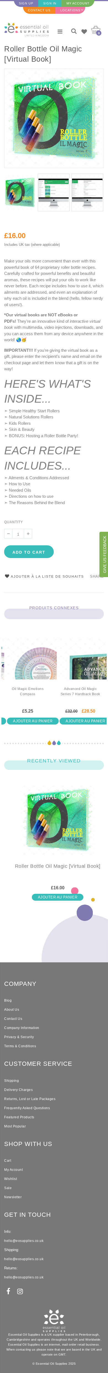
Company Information (21, 1028)
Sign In (49, 3)
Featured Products (19, 1117)
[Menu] (60, 31)
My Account (77, 3)
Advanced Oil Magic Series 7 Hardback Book (80, 691)
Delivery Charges (18, 1090)
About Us (11, 1010)
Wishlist (10, 1179)
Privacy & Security (19, 1037)
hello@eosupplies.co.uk (23, 1241)
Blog (8, 1000)
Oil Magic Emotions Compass (27, 691)
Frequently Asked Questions (27, 1108)
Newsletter (13, 1197)
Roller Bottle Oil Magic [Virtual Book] (43, 54)
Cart (7, 1161)
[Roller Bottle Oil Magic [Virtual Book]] (57, 825)
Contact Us (39, 10)
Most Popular (15, 1126)
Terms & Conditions (20, 1046)
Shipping (11, 1081)
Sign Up (26, 3)
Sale (8, 1188)
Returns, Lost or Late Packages (29, 1099)
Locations (70, 10)
